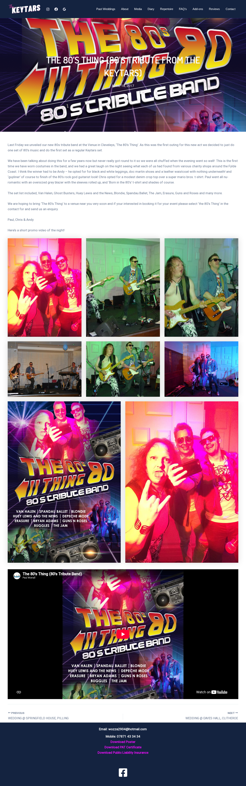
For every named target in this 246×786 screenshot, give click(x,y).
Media (138, 9)
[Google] (64, 9)
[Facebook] (56, 9)
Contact (230, 9)
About (124, 9)
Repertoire (166, 9)
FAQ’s (183, 9)
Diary (151, 9)
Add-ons (198, 9)
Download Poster (123, 742)
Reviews (214, 9)
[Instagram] (48, 9)
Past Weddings (105, 9)
